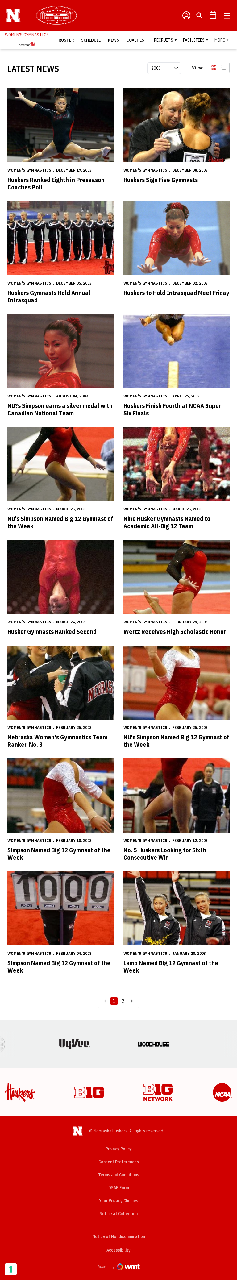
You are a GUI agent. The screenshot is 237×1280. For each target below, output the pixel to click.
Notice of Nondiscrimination (118, 1236)
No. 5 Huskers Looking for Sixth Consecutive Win (164, 854)
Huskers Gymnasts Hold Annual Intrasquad (48, 296)
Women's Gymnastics (29, 170)
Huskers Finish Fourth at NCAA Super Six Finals (172, 409)
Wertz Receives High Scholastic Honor (174, 631)
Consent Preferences (118, 1162)
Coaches (135, 40)
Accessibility (118, 1250)
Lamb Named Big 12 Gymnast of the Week (170, 967)
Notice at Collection (118, 1213)
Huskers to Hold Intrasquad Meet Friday (176, 293)
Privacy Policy (119, 1149)
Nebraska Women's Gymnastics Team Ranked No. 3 (57, 741)
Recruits (163, 40)
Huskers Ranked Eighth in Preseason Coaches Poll (56, 183)
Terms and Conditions (118, 1175)
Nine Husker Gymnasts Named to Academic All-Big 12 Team (166, 522)
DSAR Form (118, 1188)
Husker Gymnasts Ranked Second (52, 631)
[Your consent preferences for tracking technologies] (11, 1269)
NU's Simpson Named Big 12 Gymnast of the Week (60, 522)
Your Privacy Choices (118, 1200)
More (219, 40)
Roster (66, 40)
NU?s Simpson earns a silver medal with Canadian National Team (60, 409)
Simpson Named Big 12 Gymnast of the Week (58, 854)
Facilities (194, 40)
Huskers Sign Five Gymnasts (160, 180)
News (113, 40)
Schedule (91, 40)
